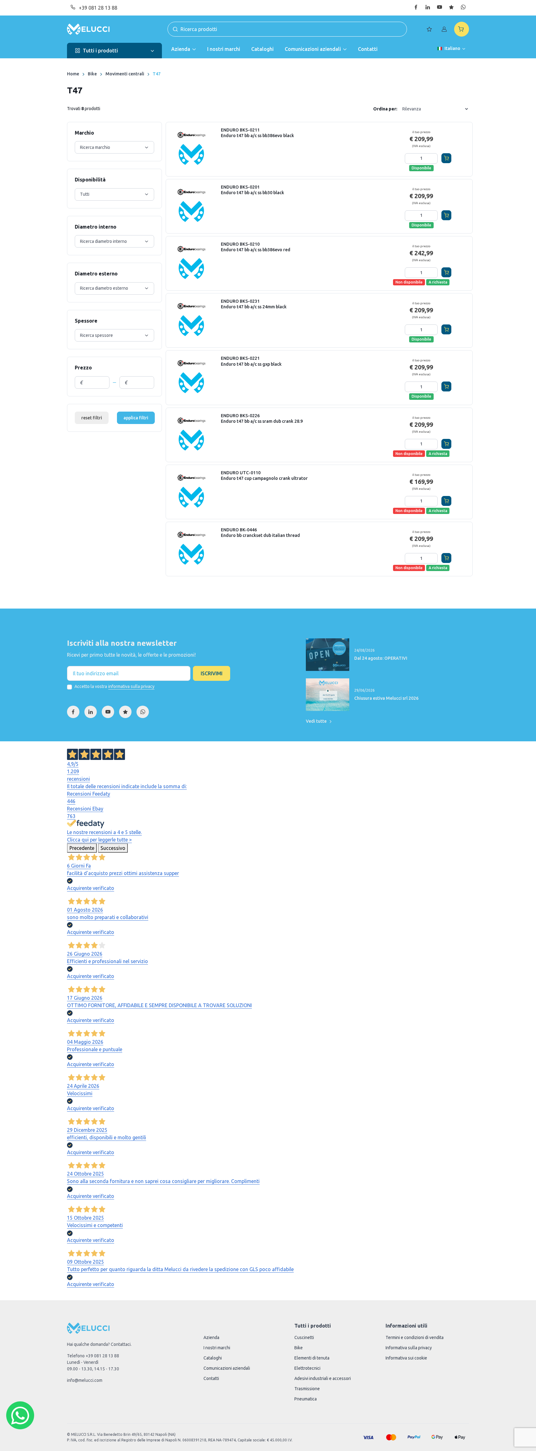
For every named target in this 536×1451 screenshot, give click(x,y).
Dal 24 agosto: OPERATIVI (380, 658)
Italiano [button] (452, 48)
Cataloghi (262, 49)
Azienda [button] (180, 49)
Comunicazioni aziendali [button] (313, 49)
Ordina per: (385, 108)
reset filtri (91, 417)
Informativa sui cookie (406, 1357)
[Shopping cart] (461, 29)
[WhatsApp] (142, 712)
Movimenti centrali (124, 73)
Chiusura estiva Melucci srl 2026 (386, 698)
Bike (92, 73)
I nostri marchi (223, 49)
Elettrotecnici (307, 1368)
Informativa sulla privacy (409, 1347)
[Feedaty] (125, 712)
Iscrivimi (211, 673)
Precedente (81, 848)
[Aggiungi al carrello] (446, 158)
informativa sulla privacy (131, 686)
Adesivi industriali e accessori (322, 1378)
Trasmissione (307, 1388)
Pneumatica (305, 1398)
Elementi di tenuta (311, 1357)
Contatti (367, 49)
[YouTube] (108, 712)
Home (73, 73)
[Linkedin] (90, 712)
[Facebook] (73, 712)
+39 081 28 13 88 (98, 8)
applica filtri (135, 417)
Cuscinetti (304, 1337)
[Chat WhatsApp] (20, 1415)
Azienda (211, 1337)
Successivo (112, 848)
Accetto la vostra (114, 686)
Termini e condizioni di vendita (415, 1337)
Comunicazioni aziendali (226, 1368)
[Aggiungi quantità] (432, 158)
